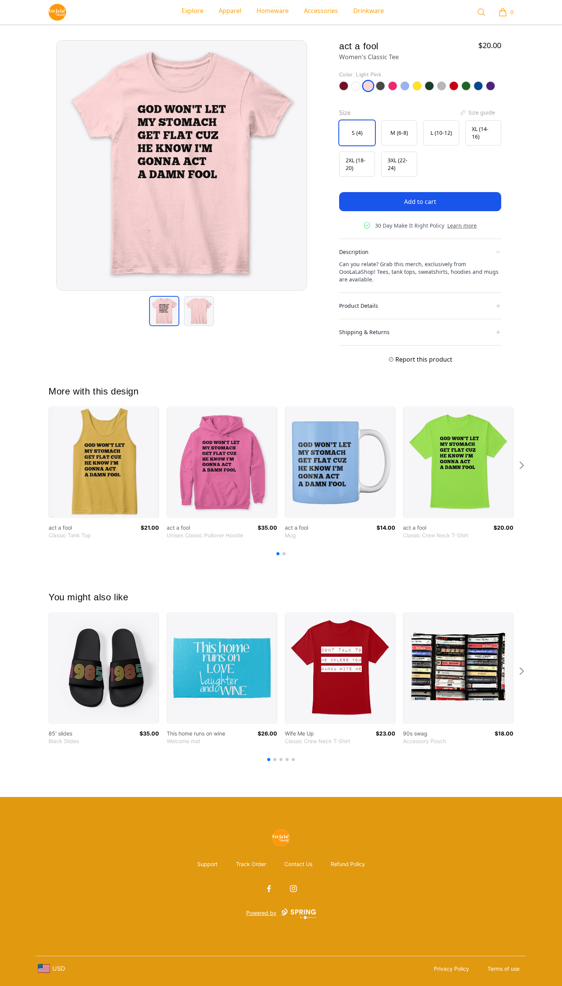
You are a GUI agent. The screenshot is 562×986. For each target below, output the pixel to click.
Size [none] (345, 112)
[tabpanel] (181, 165)
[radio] (357, 132)
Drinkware (368, 10)
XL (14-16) (480, 132)
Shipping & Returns (364, 332)
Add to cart (420, 201)
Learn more (462, 225)
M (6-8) (399, 132)
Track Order (251, 864)
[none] (477, 112)
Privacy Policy (451, 968)
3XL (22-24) (398, 164)
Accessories (321, 10)
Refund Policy (348, 864)
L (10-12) (441, 132)
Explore (192, 10)
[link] (104, 462)
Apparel (230, 10)
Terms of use (503, 968)
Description (354, 251)
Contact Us (298, 864)
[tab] (164, 311)
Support (207, 864)
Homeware (273, 10)
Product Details (358, 305)
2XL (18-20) (355, 164)
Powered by (261, 913)
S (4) (357, 132)
